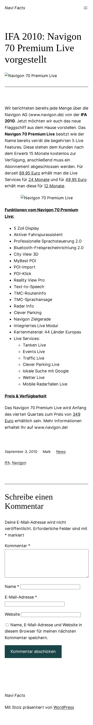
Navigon (19, 462)
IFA (7, 462)
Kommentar (17, 545)
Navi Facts (15, 7)
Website (12, 614)
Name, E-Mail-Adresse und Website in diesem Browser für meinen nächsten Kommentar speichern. (43, 631)
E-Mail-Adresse (21, 597)
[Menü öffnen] (85, 8)
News (61, 451)
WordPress (63, 707)
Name (12, 586)
